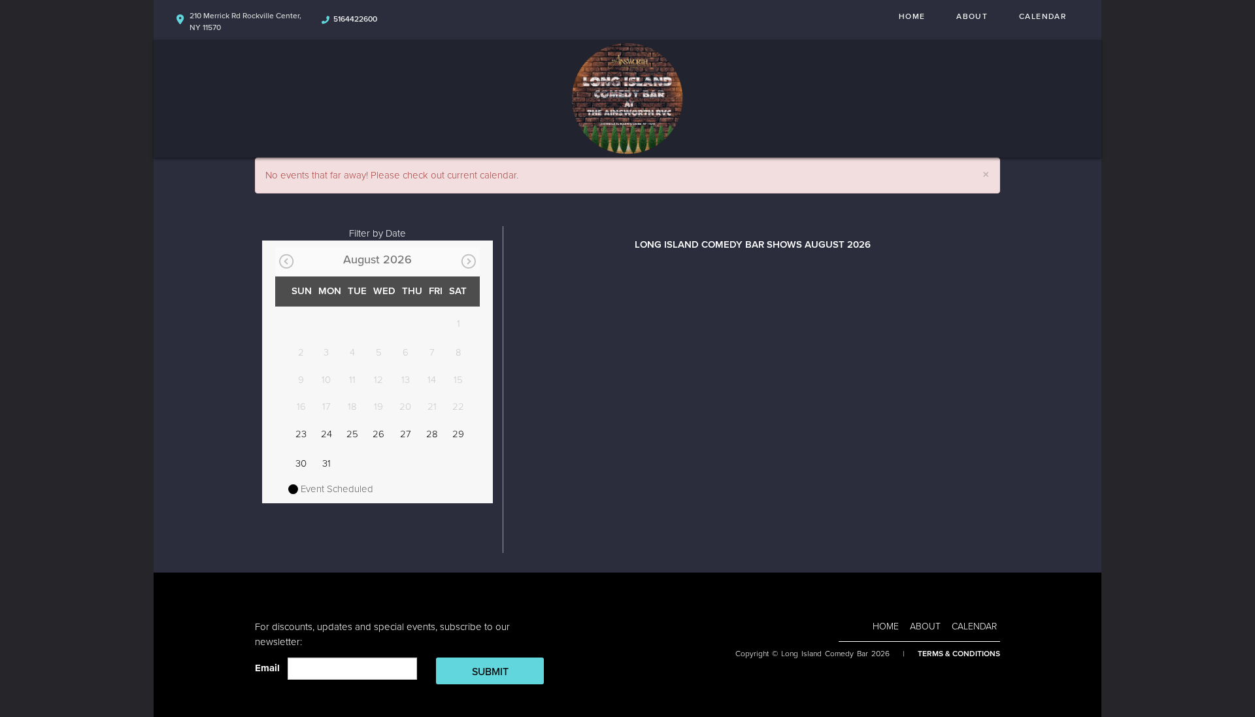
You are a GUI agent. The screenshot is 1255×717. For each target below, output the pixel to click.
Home (912, 16)
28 (432, 434)
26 (378, 434)
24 (326, 434)
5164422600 (355, 19)
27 (405, 434)
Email (270, 668)
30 (301, 463)
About (972, 16)
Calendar (1042, 16)
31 (326, 463)
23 (301, 434)
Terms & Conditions (959, 653)
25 (352, 434)
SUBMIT (490, 671)
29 (458, 434)
